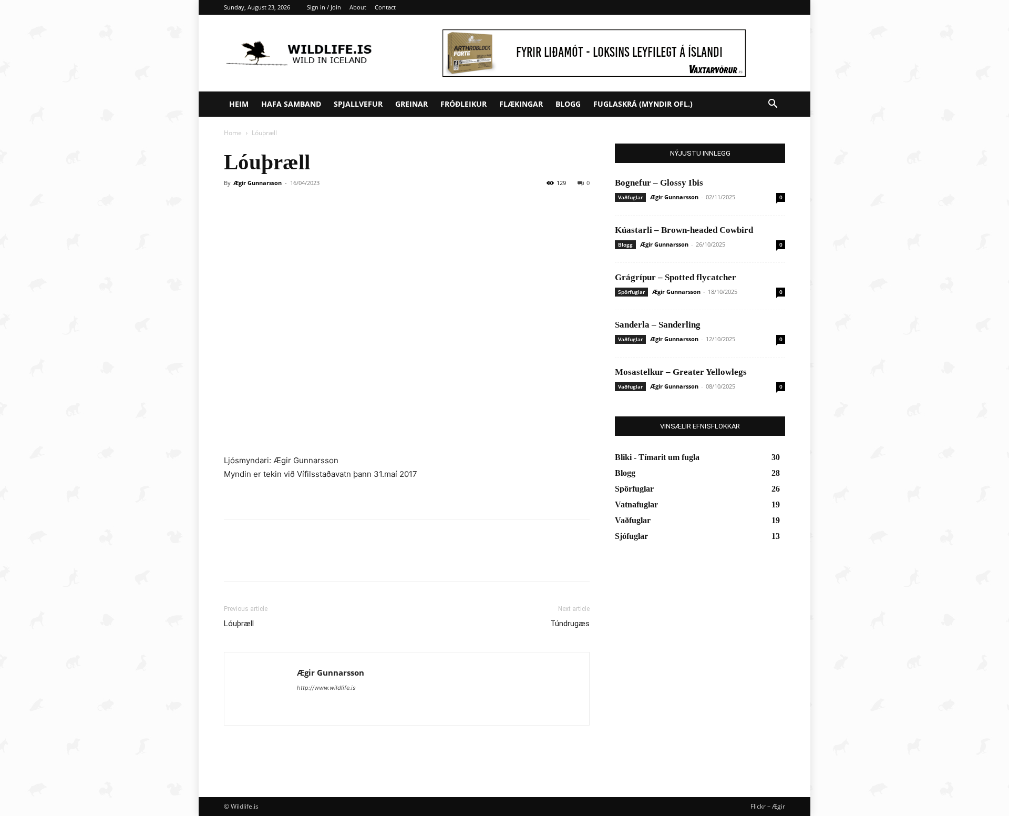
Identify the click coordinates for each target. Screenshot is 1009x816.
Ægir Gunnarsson (257, 183)
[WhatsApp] (306, 559)
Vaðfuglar (630, 197)
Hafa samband (291, 104)
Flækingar (521, 104)
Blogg (568, 104)
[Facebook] (234, 559)
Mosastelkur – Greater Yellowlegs (681, 372)
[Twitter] (258, 559)
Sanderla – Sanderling (658, 325)
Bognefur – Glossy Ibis (659, 183)
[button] (772, 105)
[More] (332, 559)
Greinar (411, 104)
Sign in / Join (324, 7)
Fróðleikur (463, 104)
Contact (385, 7)
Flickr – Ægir (767, 806)
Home (233, 132)
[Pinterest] (282, 559)
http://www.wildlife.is (326, 687)
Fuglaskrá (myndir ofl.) (643, 104)
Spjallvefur (358, 104)
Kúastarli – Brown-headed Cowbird (684, 230)
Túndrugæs (570, 623)
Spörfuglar (631, 291)
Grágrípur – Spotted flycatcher (675, 277)
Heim (239, 104)
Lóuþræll (239, 623)
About (357, 7)
